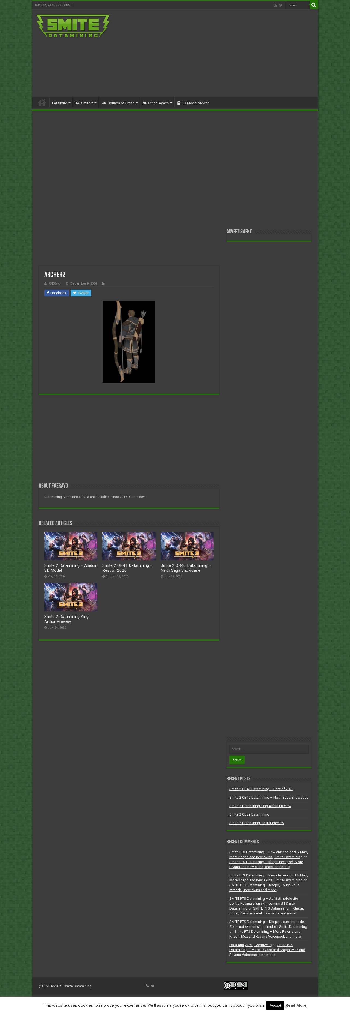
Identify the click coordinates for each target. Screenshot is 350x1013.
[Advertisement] (214, 53)
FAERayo (55, 283)
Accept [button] (275, 1005)
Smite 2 (87, 103)
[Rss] (275, 5)
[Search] (314, 5)
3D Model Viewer (195, 103)
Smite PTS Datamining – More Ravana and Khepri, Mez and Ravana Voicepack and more (267, 950)
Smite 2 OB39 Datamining (249, 814)
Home (42, 102)
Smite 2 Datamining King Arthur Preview (66, 619)
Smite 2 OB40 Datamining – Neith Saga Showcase (186, 568)
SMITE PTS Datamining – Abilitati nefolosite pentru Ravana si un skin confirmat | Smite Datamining (263, 903)
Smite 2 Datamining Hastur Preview (256, 823)
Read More (296, 1005)
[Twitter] (281, 5)
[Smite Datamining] (73, 27)
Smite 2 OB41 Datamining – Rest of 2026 (261, 789)
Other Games (158, 103)
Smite (62, 103)
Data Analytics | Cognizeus (250, 945)
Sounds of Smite (121, 103)
